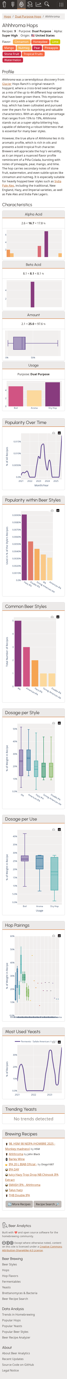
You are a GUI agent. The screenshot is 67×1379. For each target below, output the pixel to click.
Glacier (7, 84)
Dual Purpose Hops (28, 16)
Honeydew (40, 42)
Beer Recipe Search (15, 1299)
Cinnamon (22, 42)
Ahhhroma (16, 1154)
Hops (7, 16)
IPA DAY (14, 1169)
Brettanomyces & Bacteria (19, 1293)
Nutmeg (23, 48)
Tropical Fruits (33, 54)
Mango (9, 48)
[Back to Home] (5, 1225)
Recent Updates (13, 1359)
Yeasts (6, 1287)
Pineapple (51, 48)
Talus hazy (16, 1190)
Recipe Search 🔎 (47, 1204)
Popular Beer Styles (15, 1332)
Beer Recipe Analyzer (16, 1337)
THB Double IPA (19, 1195)
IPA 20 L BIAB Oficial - (23, 1164)
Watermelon (12, 60)
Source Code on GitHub (18, 1365)
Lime (55, 42)
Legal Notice (10, 1370)
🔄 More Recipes (19, 1204)
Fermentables (11, 1282)
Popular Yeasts (12, 1326)
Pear (37, 48)
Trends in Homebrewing (18, 1314)
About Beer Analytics (16, 1353)
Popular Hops (11, 1320)
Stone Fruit (11, 54)
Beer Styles (9, 1264)
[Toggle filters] (61, 4)
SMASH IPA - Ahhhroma (24, 1185)
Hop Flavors (10, 1276)
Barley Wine (17, 1159)
